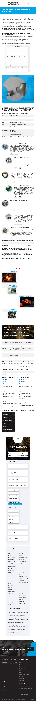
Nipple (20, 670)
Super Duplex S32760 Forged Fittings (16, 506)
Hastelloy (11, 519)
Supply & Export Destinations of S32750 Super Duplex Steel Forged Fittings (17, 70)
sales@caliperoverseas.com (23, 455)
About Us (3, 686)
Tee (5, 381)
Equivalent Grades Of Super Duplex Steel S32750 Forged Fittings (16, 54)
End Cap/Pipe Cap (24, 379)
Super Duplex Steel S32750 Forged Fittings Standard (16, 58)
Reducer (20, 666)
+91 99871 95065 (21, 453)
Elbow (6, 379)
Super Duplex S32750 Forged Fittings (15, 504)
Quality (3, 688)
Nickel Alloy (11, 511)
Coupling (6, 383)
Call (12, 153)
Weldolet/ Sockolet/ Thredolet (26, 383)
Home (3, 684)
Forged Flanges (21, 680)
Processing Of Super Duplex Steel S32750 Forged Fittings (17, 56)
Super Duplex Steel (13, 495)
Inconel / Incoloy (12, 516)
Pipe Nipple (23, 381)
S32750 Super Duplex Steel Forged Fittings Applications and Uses (17, 68)
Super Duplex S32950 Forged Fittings (16, 507)
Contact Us (4, 690)
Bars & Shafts (19, 466)
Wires (17, 479)
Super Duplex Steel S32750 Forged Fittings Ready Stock (16, 65)
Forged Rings (21, 676)
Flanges (15, 532)
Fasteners (19, 527)
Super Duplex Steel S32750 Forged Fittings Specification (16, 49)
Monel (10, 513)
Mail (16, 153)
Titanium (11, 522)
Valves (15, 472)
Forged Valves (21, 678)
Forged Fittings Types (13, 490)
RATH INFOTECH (31, 699)
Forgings (16, 538)
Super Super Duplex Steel (13, 499)
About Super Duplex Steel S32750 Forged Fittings (15, 47)
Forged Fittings (23, 485)
